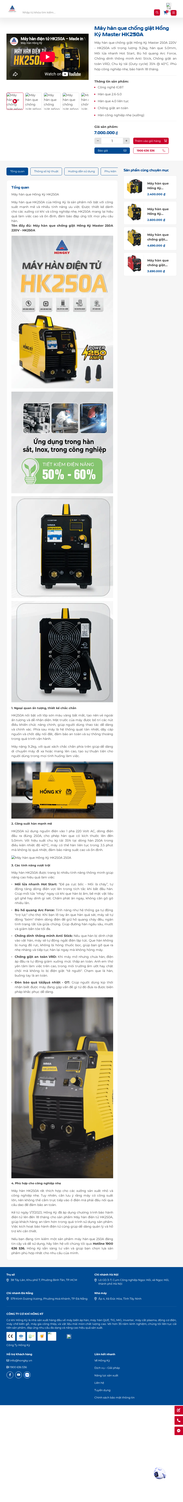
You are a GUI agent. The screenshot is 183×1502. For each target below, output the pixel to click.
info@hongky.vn (21, 1360)
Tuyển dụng (102, 1390)
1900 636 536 (18, 1367)
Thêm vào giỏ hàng (148, 141)
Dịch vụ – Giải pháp (107, 1367)
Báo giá (103, 150)
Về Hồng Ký (102, 1360)
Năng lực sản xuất (106, 1375)
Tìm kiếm (157, 12)
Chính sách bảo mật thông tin (114, 1397)
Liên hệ (99, 1382)
